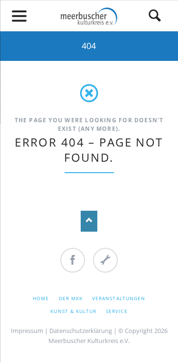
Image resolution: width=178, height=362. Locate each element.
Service (116, 311)
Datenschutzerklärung (80, 330)
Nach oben (89, 221)
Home (41, 298)
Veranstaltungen (118, 298)
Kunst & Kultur (73, 311)
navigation (19, 16)
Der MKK (71, 298)
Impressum (27, 330)
